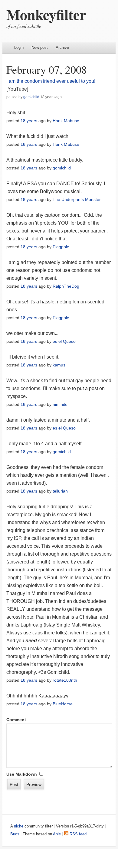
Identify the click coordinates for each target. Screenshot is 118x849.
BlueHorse (63, 703)
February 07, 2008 (46, 69)
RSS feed (77, 834)
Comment (16, 719)
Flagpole (61, 246)
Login (19, 47)
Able (57, 834)
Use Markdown (21, 774)
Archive (62, 47)
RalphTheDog (66, 286)
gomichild (31, 97)
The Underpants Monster (77, 199)
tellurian (60, 491)
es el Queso (64, 341)
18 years (29, 120)
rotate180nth (65, 680)
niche (18, 826)
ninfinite (60, 404)
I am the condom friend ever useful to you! (50, 81)
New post (39, 47)
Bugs (14, 834)
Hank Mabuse (66, 120)
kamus (59, 365)
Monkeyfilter (46, 14)
